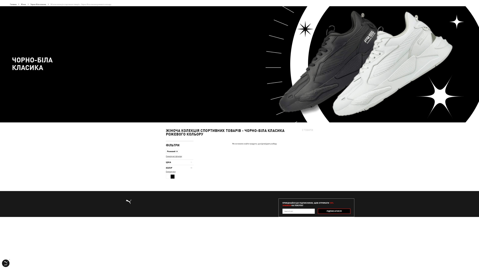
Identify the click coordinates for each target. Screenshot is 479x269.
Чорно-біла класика (38, 4)
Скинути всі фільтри (174, 156)
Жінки (23, 4)
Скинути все (171, 172)
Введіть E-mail (288, 211)
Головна (13, 4)
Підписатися (334, 211)
